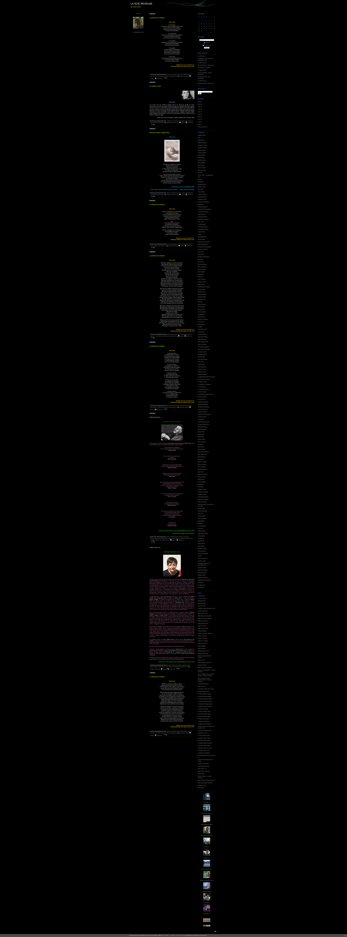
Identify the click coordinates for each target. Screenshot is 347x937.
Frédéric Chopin (202, 281)
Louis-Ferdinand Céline (203, 421)
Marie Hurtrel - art (202, 768)
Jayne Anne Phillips (202, 336)
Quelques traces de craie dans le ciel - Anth (181, 244)
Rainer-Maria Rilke (202, 511)
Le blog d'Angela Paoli (203, 691)
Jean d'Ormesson (202, 339)
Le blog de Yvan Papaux (204, 753)
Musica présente (202, 466)
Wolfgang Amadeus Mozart (204, 580)
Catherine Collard (202, 199)
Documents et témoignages (204, 246)
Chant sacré (201, 204)
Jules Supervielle (202, 366)
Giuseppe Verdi (201, 299)
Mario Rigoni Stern (202, 454)
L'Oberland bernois (206, 891)
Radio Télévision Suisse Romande (206, 780)
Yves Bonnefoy (201, 585)
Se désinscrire (207, 45)
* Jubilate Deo (201, 596)
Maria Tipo (200, 444)
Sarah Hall (200, 528)
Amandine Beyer (202, 150)
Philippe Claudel (202, 489)
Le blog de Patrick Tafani (204, 740)
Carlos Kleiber (201, 191)
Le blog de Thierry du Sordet (205, 748)
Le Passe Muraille (202, 391)
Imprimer (183, 122)
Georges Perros (202, 291)
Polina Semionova (202, 501)
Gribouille (200, 301)
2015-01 (200, 116)
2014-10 (200, 124)
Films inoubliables (202, 266)
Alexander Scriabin (202, 145)
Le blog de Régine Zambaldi (205, 743)
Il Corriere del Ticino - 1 (206, 869)
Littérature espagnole (203, 401)
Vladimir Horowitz (202, 572)
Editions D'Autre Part (203, 623)
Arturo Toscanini (202, 170)
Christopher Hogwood (203, 219)
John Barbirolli (201, 356)
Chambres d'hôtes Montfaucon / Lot (206, 608)
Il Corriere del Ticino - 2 (206, 813)
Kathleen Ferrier (202, 371)
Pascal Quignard (202, 481)
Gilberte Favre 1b (155, 417)
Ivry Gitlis (200, 326)
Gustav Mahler (201, 306)
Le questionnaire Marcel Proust (205, 394)
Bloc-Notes (200, 189)
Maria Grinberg (201, 439)
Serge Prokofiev (202, 531)
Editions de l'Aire (202, 625)
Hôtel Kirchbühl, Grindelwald (205, 667)
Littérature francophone (203, 406)
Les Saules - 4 (206, 802)
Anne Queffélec (201, 162)
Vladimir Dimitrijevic (203, 570)
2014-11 (200, 121)
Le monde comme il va (203, 389)
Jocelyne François (202, 351)
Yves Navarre (201, 587)
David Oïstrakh (201, 239)
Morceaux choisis (202, 464)
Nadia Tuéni (201, 471)
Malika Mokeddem (202, 429)
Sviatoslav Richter (202, 548)
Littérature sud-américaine (204, 414)
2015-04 (200, 109)
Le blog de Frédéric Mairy (204, 711)
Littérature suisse (202, 416)
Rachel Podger (201, 508)
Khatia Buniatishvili (202, 374)
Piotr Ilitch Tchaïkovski (203, 499)
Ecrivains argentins (202, 611)
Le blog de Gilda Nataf (203, 718)
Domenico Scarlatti (202, 249)
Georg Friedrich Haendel (204, 286)
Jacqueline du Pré (202, 329)
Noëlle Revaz (201, 479)
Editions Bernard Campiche (204, 615)
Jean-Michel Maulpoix (203, 346)
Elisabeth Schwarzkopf (203, 256)
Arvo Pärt (200, 172)
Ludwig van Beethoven (203, 424)
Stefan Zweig (201, 541)
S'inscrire (207, 42)
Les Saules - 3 (206, 846)
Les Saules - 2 (206, 913)
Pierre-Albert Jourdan (203, 496)
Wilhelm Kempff (201, 575)
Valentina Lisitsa (202, 561)
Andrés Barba (201, 157)
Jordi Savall (201, 361)
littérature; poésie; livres (172, 122)
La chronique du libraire (204, 379)
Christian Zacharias (202, 216)
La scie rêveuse (202, 56)
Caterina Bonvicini (202, 196)
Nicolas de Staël (202, 476)
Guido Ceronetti (202, 304)
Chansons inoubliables (203, 201)
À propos (138, 13)
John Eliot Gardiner (202, 359)
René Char (200, 513)
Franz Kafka (201, 274)
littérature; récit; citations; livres (162, 540)
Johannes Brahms (202, 354)
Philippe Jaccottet (202, 494)
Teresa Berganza (202, 551)
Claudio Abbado (202, 224)
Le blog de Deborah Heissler (205, 701)
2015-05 (200, 106)
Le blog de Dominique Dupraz (205, 704)
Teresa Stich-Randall (203, 553)
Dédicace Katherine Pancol (206, 880)
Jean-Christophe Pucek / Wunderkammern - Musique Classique (204, 680)
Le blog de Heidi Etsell (203, 721)
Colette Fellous (201, 231)
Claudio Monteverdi (202, 226)
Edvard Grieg (201, 254)
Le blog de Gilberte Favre (204, 716)
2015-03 (200, 111)
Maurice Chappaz (202, 461)
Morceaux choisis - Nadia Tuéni (159, 132)
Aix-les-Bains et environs (207, 835)
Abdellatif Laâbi (201, 135)
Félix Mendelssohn (202, 264)
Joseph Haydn (201, 364)
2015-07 (200, 101)
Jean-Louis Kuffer (202, 344)
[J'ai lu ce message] (345, 935)
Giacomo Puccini (202, 296)
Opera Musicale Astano (206, 824)
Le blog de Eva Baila (203, 708)
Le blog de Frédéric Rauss (204, 713)
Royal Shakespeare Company (205, 782)
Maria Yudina (201, 446)
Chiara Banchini (202, 214)
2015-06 (200, 104)
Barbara (200, 179)
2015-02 (200, 114)
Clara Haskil (201, 221)
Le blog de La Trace (203, 733)
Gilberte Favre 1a (155, 547)
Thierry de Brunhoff (202, 558)
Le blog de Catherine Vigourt (205, 698)
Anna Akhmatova (202, 160)
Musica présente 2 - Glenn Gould (206, 83)
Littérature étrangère (203, 404)
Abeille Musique (202, 603)
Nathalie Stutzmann (202, 474)
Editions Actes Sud (202, 613)
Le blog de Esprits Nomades (205, 706)
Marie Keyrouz (201, 449)
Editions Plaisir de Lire (203, 651)
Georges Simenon (202, 294)
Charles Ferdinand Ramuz (204, 209)
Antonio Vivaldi (201, 167)
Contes (199, 234)
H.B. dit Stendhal (202, 311)
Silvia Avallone (201, 536)
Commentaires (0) (172, 76)
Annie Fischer (201, 165)
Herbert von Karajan (203, 319)
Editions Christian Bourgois (204, 618)
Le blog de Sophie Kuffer (204, 745)
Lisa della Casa (201, 399)
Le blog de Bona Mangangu (205, 696)
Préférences (207, 858)
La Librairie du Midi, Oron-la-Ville (206, 688)
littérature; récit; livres (154, 669)
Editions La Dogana (203, 638)
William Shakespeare (203, 577)
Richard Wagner (202, 516)
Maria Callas (201, 436)
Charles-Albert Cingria (203, 211)
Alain (199, 137)
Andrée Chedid (201, 155)
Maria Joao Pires (202, 441)
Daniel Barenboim (202, 236)
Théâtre (200, 556)
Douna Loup (201, 251)
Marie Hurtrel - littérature (204, 771)
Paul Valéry (200, 486)
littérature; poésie (184, 76)
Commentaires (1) (159, 194)
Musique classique (202, 469)
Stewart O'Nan (201, 546)
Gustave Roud (201, 309)
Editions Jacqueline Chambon (205, 633)
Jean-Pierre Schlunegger (204, 349)
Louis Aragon (201, 419)
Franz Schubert (201, 279)
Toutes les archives (202, 126)
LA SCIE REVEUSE (141, 3)
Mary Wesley (201, 459)
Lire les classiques (202, 396)
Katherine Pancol (202, 369)
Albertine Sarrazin (202, 142)
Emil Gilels (200, 259)
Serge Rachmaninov (203, 533)
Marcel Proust (201, 431)
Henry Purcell (201, 316)
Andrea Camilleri (202, 152)
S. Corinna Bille (201, 526)
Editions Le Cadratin (203, 640)
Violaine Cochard (202, 567)
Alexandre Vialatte (202, 147)
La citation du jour (202, 62)
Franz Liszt (200, 276)
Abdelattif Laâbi (201, 600)
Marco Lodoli (201, 434)
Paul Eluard (201, 484)
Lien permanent (164, 76)
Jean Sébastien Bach (203, 341)
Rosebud (200, 523)
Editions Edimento (202, 631)
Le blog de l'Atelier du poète (205, 730)
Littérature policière (202, 411)
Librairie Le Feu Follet (203, 763)
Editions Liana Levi (202, 643)
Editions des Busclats (203, 628)
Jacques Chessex (202, 334)
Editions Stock (201, 660)
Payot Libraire (201, 773)
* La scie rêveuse (202, 598)
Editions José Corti (202, 635)
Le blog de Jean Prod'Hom (204, 724)
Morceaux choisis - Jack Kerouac (206, 65)
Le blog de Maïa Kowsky (204, 735)
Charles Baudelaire (202, 206)
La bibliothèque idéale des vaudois (206, 376)
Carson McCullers (202, 194)
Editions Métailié (202, 646)
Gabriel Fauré (201, 284)
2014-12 (200, 119)
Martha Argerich (202, 456)
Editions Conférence (203, 620)
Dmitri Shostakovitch (203, 244)
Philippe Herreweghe (203, 491)
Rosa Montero (201, 521)
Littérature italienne (202, 409)
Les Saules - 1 (206, 902)
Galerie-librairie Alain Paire (204, 662)
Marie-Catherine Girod (203, 451)
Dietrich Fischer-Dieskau (204, 241)
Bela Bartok (201, 181)
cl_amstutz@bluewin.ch (138, 32)
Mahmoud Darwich (202, 426)
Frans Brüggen (201, 271)
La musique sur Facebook (204, 384)
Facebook (158, 78)
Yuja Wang (200, 582)
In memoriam (201, 321)
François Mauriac (202, 269)
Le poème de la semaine (204, 67)
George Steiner (201, 289)
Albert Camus (201, 140)
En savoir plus (203, 935)
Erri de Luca (201, 261)
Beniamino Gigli (202, 184)
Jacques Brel (201, 331)
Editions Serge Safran (203, 653)
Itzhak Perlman (201, 324)
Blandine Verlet (201, 186)
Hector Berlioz (201, 314)
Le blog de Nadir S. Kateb (204, 738)
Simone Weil (201, 538)
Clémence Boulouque (203, 229)
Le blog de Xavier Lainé (204, 750)
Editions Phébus (202, 648)
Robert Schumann (202, 518)
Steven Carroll (201, 543)
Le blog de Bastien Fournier (204, 693)
